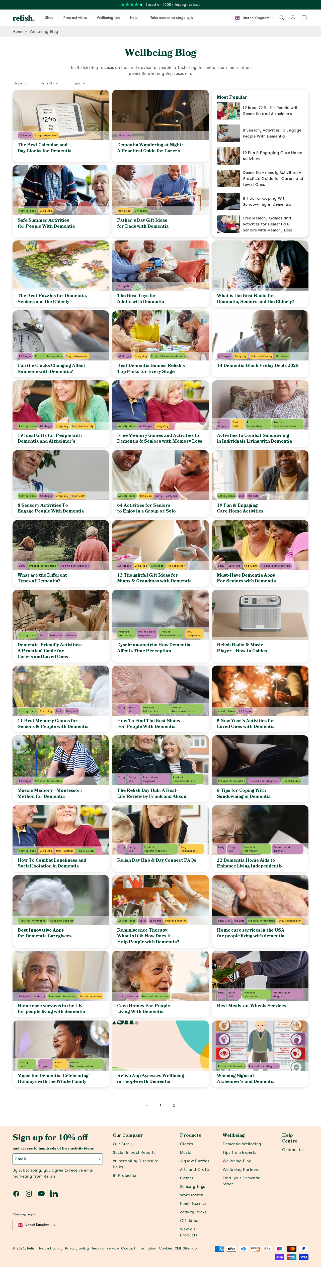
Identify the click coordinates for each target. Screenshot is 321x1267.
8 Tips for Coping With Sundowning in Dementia (267, 201)
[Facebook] (16, 1193)
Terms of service (105, 1248)
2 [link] (174, 1105)
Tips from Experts (239, 1152)
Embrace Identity (261, 356)
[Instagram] (29, 1193)
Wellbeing (234, 1135)
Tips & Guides (291, 781)
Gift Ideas (141, 210)
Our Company (128, 1135)
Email (20, 1159)
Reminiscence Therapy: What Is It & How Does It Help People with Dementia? (148, 936)
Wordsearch (191, 1195)
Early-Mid (124, 286)
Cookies (166, 1248)
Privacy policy (77, 1248)
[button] (281, 17)
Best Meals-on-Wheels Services (251, 1006)
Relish (32, 1248)
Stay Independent (46, 135)
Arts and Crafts (195, 1169)
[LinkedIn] (54, 1193)
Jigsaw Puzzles (194, 1161)
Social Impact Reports (134, 1152)
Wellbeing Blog (44, 31)
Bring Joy (46, 210)
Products (190, 1135)
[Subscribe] (98, 1159)
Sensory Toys (192, 1186)
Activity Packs (193, 1212)
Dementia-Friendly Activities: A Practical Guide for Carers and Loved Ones (50, 651)
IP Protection (125, 1175)
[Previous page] (146, 1105)
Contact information (138, 1248)
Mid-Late (253, 495)
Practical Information (48, 356)
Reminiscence (193, 1203)
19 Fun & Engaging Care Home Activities (272, 156)
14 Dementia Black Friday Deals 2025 (258, 365)
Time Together (176, 565)
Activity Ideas (27, 210)
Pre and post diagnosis (75, 565)
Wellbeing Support (61, 920)
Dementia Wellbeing (242, 1144)
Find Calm (78, 495)
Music (185, 1152)
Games (187, 1178)
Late (241, 495)
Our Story (122, 1144)
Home (18, 31)
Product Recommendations (168, 356)
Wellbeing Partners (241, 1169)
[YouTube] (41, 1193)
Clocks (186, 1144)
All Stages (25, 135)
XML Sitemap (186, 1248)
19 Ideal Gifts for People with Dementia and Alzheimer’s (271, 110)
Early (158, 495)
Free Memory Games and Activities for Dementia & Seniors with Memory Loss (267, 224)
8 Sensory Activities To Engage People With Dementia (272, 133)
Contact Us (292, 1150)
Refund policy (50, 1248)
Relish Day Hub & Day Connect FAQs (156, 860)
